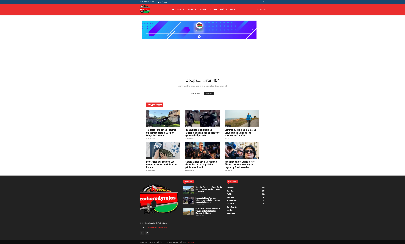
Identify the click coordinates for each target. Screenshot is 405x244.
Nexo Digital (190, 242)
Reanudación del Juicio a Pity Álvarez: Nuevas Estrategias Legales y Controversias (240, 164)
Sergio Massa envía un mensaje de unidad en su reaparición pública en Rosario (201, 164)
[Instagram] (261, 9)
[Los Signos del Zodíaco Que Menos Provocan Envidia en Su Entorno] (163, 150)
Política (188, 158)
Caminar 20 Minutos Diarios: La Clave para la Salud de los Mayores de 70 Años (240, 132)
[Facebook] (257, 9)
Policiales (149, 126)
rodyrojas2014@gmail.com (157, 227)
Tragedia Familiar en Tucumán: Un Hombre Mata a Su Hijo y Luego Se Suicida (161, 132)
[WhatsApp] (264, 9)
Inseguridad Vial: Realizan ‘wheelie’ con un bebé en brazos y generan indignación (202, 132)
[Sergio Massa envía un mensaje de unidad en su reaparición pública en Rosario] (202, 150)
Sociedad (188, 126)
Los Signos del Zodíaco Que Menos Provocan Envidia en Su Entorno (161, 164)
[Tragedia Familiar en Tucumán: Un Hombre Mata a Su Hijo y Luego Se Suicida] (163, 118)
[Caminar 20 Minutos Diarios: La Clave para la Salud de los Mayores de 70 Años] (242, 118)
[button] (263, 2)
